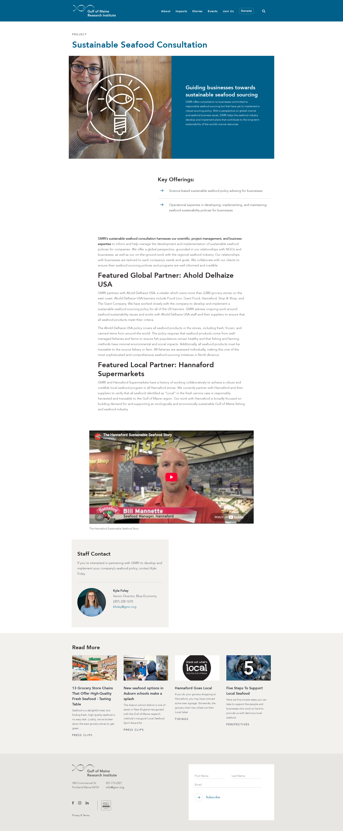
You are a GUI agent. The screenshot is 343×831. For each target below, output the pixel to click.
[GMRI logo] (94, 770)
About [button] (165, 11)
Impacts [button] (181, 11)
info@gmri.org (115, 787)
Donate (246, 11)
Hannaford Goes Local (193, 688)
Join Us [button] (228, 11)
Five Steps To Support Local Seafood (244, 691)
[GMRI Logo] (94, 11)
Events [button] (213, 11)
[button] (263, 10)
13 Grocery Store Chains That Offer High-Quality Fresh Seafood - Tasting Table (92, 696)
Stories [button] (197, 11)
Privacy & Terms (81, 815)
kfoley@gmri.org (124, 607)
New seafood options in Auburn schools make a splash (143, 693)
